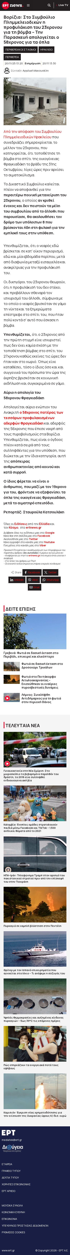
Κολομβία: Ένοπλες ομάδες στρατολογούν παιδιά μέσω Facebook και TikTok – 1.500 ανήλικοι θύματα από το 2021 (30, 828)
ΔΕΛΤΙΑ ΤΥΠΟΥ (10, 1177)
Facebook (44, 535)
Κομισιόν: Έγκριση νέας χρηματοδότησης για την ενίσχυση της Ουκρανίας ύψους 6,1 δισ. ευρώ (35, 1114)
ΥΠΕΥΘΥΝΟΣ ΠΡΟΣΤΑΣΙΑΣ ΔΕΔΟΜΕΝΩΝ (25, 1225)
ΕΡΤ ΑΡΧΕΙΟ (8, 1191)
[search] (49, 5)
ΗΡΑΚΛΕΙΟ (46, 49)
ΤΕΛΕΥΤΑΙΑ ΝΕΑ (22, 725)
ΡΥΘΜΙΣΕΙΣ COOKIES (13, 1232)
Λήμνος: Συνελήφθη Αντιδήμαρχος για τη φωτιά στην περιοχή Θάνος (41, 698)
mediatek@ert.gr (12, 1140)
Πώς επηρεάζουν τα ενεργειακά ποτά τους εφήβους (31, 1066)
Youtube (49, 542)
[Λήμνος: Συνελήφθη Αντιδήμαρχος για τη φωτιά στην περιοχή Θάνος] (12, 697)
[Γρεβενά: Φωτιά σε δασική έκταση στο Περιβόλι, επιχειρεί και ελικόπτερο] (35, 631)
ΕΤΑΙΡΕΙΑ (7, 1164)
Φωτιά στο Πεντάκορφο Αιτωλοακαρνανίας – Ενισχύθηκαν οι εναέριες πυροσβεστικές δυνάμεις (40, 682)
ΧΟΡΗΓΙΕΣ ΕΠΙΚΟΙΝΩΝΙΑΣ (16, 1184)
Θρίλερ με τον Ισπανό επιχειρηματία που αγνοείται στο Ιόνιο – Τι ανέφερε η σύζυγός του (34, 971)
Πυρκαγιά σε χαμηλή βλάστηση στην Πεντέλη (32, 926)
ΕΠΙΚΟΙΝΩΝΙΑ (9, 1219)
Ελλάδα (44, 524)
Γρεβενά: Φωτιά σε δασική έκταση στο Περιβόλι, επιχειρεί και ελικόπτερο (31, 654)
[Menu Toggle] (28, 5)
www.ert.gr (8, 1250)
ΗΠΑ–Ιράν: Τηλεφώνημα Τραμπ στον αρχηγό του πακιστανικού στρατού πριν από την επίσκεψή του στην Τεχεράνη (34, 878)
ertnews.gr (34, 555)
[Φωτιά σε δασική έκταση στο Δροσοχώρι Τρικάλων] (12, 666)
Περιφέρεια (12, 57)
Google (49, 532)
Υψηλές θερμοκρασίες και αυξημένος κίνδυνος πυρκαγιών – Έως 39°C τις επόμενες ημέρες (34, 1019)
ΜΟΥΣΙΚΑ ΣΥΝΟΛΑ (12, 1205)
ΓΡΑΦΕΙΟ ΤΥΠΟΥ (11, 1171)
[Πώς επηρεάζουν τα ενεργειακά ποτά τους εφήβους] (35, 1044)
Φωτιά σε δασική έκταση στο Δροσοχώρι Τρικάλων (42, 665)
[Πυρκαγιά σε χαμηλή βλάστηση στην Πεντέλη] (35, 904)
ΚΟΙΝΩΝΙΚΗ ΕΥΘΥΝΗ (13, 1212)
